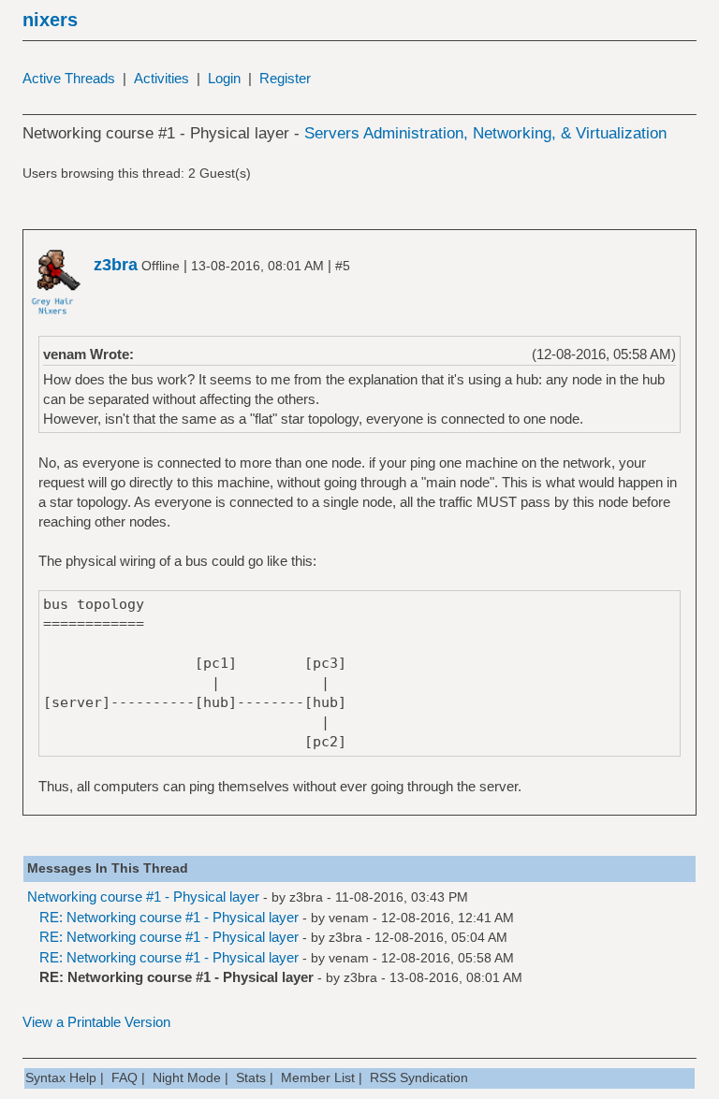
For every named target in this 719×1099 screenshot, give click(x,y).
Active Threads (68, 78)
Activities (161, 78)
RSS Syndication (419, 1077)
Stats (251, 1077)
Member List (318, 1077)
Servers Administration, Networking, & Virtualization (485, 133)
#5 (342, 265)
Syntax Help (60, 1077)
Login (224, 78)
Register (285, 78)
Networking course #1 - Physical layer (143, 896)
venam (349, 917)
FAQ (124, 1077)
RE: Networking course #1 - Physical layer (169, 917)
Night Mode (187, 1077)
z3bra (306, 896)
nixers (50, 19)
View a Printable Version (96, 1022)
